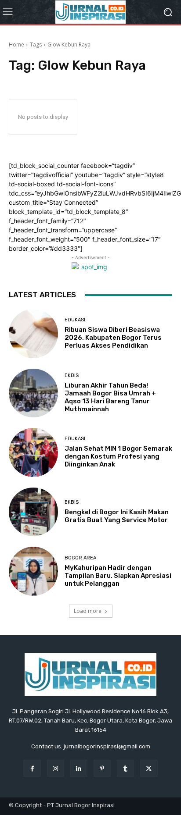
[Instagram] (55, 768)
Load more (87, 611)
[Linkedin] (78, 768)
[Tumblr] (125, 768)
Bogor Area (80, 557)
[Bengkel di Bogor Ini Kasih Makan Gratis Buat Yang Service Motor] (33, 512)
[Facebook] (31, 768)
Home (16, 44)
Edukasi (75, 319)
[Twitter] (148, 768)
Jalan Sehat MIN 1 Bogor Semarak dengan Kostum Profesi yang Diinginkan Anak (118, 456)
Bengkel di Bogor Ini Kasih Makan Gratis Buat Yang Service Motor (117, 516)
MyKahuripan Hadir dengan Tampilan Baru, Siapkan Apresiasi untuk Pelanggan (118, 575)
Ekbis (72, 375)
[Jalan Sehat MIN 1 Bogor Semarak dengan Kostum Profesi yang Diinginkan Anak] (33, 452)
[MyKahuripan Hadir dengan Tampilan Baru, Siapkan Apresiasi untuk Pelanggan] (33, 571)
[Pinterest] (102, 768)
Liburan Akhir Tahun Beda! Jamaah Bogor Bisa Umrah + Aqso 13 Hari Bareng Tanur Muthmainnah (110, 397)
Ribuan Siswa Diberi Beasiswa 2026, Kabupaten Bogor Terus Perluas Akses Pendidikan (113, 337)
